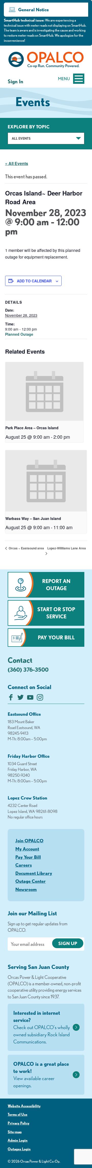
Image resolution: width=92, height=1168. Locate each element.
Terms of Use (17, 1114)
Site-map (15, 1132)
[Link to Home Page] (46, 61)
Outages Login (19, 1149)
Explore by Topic (29, 126)
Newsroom (26, 889)
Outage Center (30, 881)
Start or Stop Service (56, 612)
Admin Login (18, 1140)
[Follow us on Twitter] (20, 699)
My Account (27, 848)
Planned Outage (19, 334)
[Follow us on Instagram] (40, 699)
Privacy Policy (18, 1123)
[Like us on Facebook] (11, 699)
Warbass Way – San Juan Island (33, 518)
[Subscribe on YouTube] (30, 699)
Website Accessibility (24, 1106)
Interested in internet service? (41, 1027)
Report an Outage (56, 584)
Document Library (33, 873)
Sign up (67, 943)
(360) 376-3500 (28, 669)
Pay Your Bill (56, 637)
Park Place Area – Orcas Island (32, 427)
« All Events (16, 163)
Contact (20, 660)
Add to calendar (34, 280)
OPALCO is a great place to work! (41, 1074)
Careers (23, 864)
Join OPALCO (29, 840)
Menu (64, 78)
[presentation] (44, 391)
